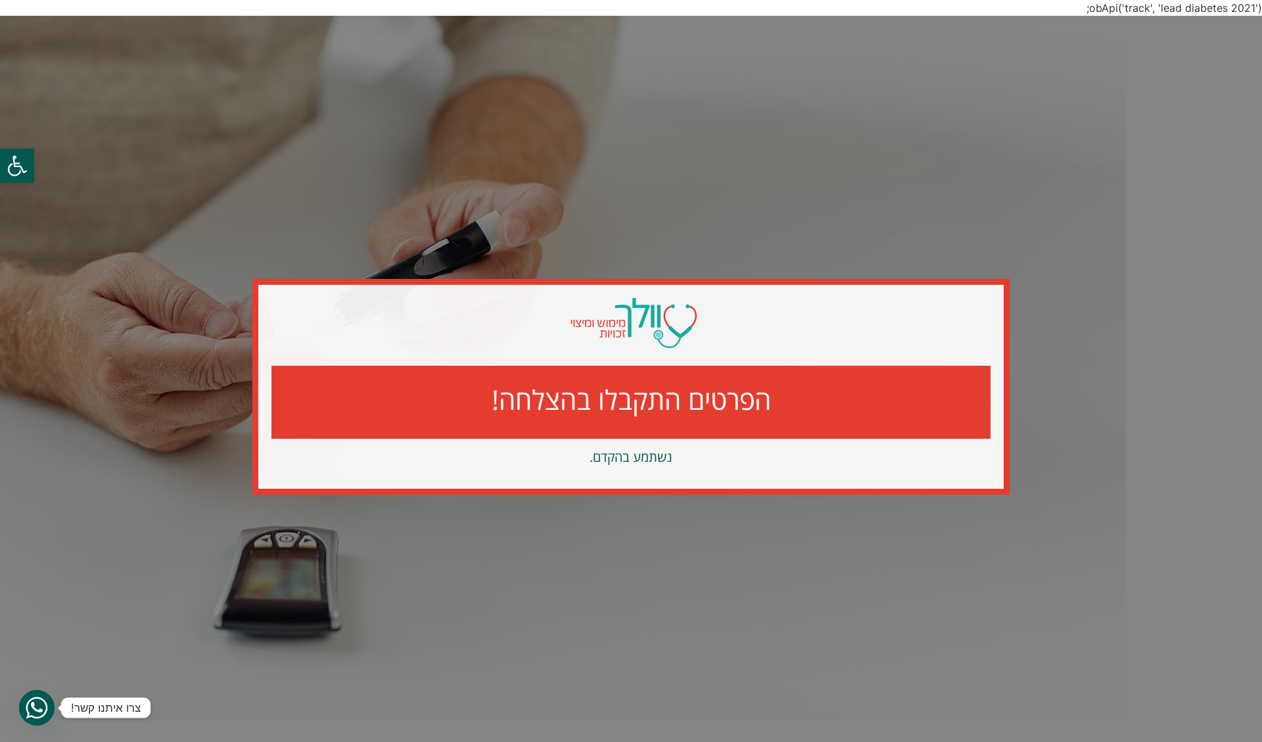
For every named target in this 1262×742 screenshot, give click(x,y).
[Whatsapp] (37, 708)
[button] (17, 166)
